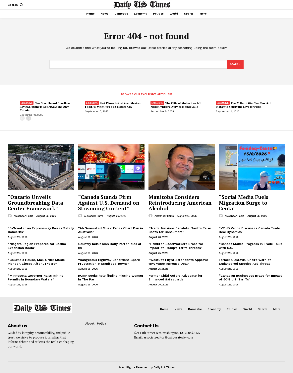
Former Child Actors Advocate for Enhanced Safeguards (175, 277)
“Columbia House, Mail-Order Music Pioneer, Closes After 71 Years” (36, 261)
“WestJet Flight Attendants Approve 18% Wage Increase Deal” (178, 261)
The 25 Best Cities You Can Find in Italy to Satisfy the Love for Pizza (243, 105)
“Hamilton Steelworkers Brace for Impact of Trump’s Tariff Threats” (175, 246)
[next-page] (28, 118)
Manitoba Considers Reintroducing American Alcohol (180, 202)
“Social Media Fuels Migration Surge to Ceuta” (243, 202)
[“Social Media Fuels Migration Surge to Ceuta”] (252, 167)
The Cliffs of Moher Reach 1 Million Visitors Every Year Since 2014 (175, 105)
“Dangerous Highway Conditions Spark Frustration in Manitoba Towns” (109, 261)
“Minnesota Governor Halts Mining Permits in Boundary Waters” (35, 277)
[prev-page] (22, 118)
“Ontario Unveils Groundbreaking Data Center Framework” (35, 202)
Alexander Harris (23, 215)
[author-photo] (10, 216)
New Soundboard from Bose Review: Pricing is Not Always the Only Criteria (45, 106)
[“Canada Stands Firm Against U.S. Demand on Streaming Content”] (111, 167)
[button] (16, 5)
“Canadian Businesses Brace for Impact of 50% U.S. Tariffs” (250, 277)
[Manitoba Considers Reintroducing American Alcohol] (181, 167)
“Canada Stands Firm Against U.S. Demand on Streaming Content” (109, 202)
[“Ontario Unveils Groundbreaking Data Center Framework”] (41, 167)
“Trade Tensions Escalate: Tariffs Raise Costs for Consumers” (179, 230)
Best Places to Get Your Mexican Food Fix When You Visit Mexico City (113, 105)
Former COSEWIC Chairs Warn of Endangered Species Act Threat (245, 261)
